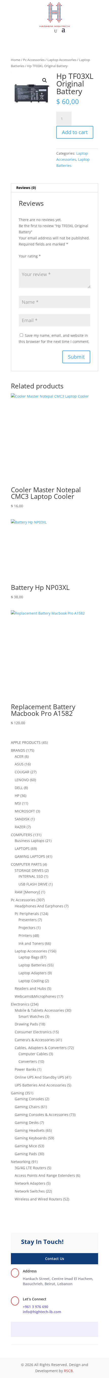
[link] (58, 1281)
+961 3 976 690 (35, 1306)
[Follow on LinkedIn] (65, 1330)
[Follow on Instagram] (54, 1330)
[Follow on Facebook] (44, 1330)
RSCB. (69, 1370)
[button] (44, 80)
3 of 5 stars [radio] (36, 262)
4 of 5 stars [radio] (43, 262)
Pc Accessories (34, 59)
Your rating (30, 256)
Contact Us (54, 1258)
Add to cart (75, 132)
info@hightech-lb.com (42, 1311)
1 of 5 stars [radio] (22, 262)
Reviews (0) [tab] (26, 187)
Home (15, 59)
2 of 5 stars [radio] (29, 262)
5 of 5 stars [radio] (50, 262)
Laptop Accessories (61, 59)
